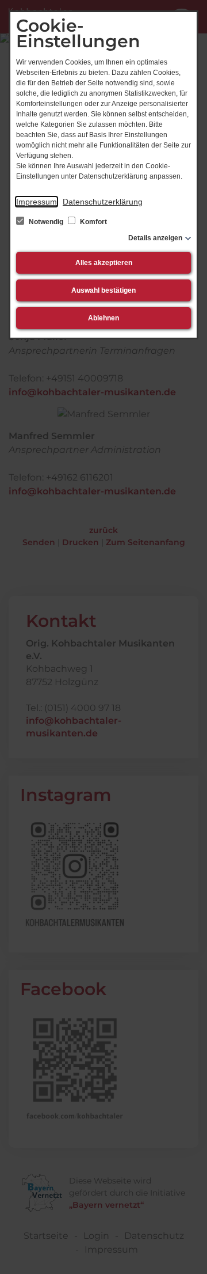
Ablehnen (103, 318)
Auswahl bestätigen (103, 290)
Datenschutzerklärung (103, 201)
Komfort (92, 222)
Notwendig (46, 222)
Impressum (36, 201)
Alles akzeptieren (103, 263)
